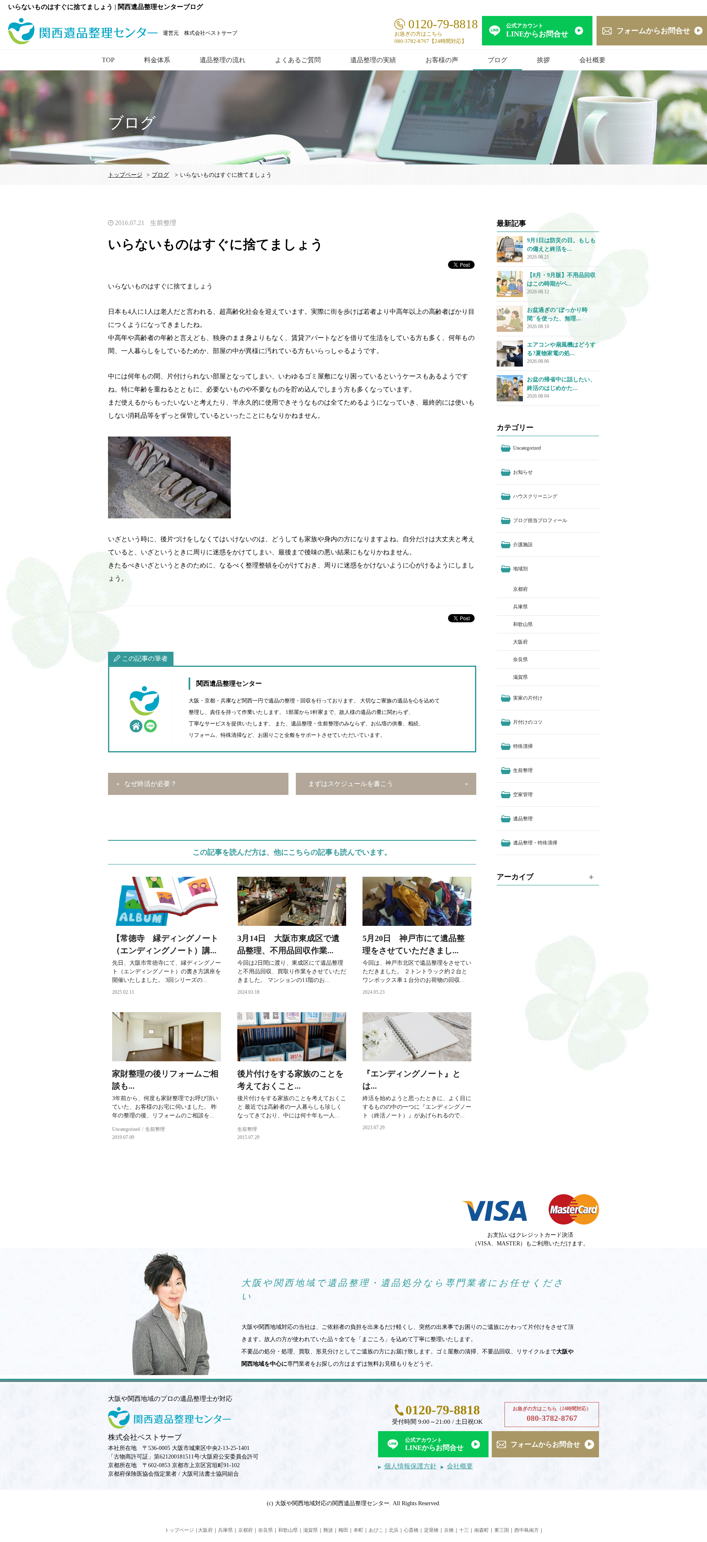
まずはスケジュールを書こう (350, 783)
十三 (464, 1530)
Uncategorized (126, 1129)
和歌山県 (523, 624)
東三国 (501, 1530)
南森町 (481, 1530)
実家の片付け (528, 698)
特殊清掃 (523, 746)
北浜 (394, 1530)
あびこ (376, 1530)
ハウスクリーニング (535, 496)
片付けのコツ (528, 722)
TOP (108, 59)
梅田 (343, 1530)
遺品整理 (523, 819)
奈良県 (520, 659)
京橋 (449, 1530)
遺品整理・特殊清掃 (535, 843)
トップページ (125, 175)
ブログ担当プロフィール (540, 520)
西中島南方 (526, 1530)
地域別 (520, 569)
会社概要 (592, 59)
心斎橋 (411, 1530)
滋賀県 (520, 677)
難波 (328, 1530)
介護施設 (523, 544)
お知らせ (523, 472)
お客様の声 (442, 59)
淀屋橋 (431, 1530)
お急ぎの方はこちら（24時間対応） (552, 1414)
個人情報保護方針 (410, 1466)
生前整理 (163, 222)
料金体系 (157, 59)
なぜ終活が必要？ (150, 783)
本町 (358, 1530)
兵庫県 (520, 607)
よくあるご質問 (298, 59)
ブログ (497, 59)
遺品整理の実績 (373, 59)
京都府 (520, 589)
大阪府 (520, 642)
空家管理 (523, 794)
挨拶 (543, 59)
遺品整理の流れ (222, 59)
